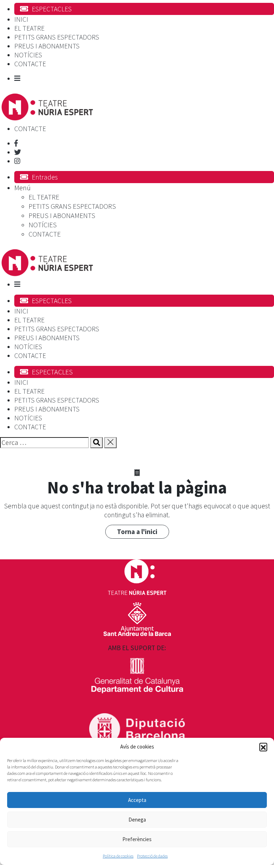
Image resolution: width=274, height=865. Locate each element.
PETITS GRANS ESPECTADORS (56, 37)
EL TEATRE (29, 28)
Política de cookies (118, 856)
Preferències (137, 839)
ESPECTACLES (52, 9)
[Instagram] (17, 161)
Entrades (45, 176)
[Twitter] (17, 152)
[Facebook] (16, 143)
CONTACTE (30, 63)
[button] (263, 746)
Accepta (137, 800)
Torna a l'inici (137, 531)
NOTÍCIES (28, 55)
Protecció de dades (152, 856)
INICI (21, 19)
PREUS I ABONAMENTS (47, 46)
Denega (137, 819)
